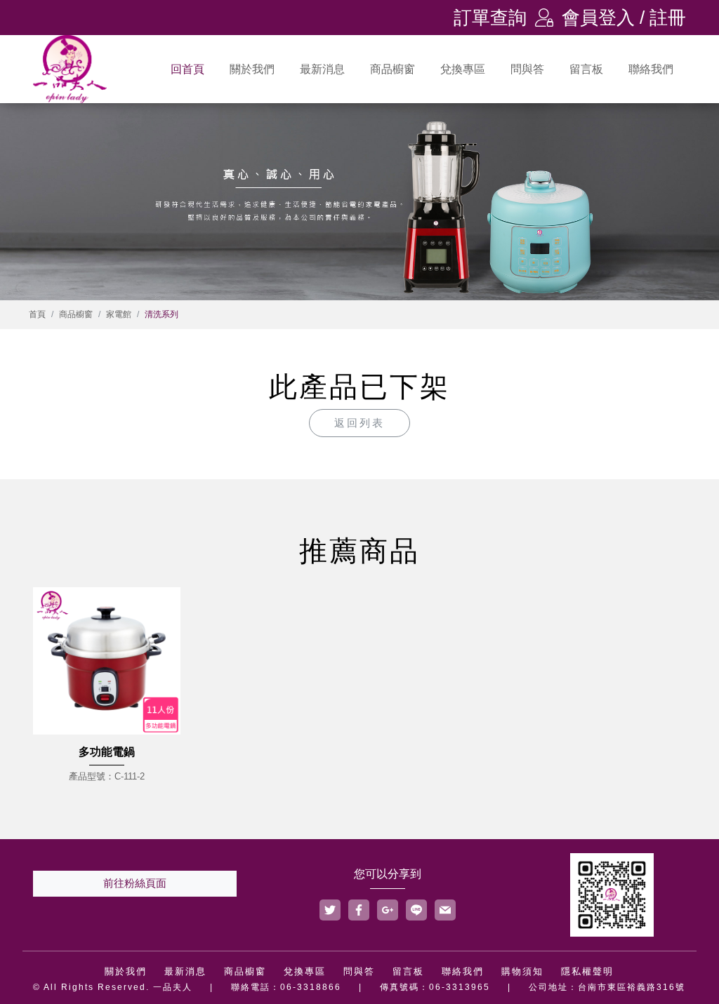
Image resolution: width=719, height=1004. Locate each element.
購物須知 (522, 971)
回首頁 (187, 69)
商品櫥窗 (392, 69)
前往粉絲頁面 (134, 883)
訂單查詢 (490, 17)
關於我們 (252, 69)
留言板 (586, 69)
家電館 (118, 314)
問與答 (527, 69)
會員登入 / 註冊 (610, 17)
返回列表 (359, 423)
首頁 (37, 314)
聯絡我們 (650, 69)
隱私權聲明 (587, 971)
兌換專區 (462, 69)
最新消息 (322, 69)
